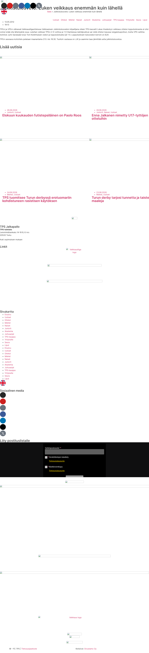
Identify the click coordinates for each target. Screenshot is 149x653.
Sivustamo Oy (90, 649)
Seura (138, 20)
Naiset (79, 20)
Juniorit (87, 20)
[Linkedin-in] (27, 6)
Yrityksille (130, 20)
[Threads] (33, 6)
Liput (145, 20)
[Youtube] (10, 6)
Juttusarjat (107, 20)
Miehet (72, 20)
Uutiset (56, 20)
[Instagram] (4, 6)
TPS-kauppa (118, 20)
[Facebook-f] (21, 6)
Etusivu (8, 314)
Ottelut (64, 20)
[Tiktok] (16, 6)
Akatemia (96, 20)
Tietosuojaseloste (29, 649)
